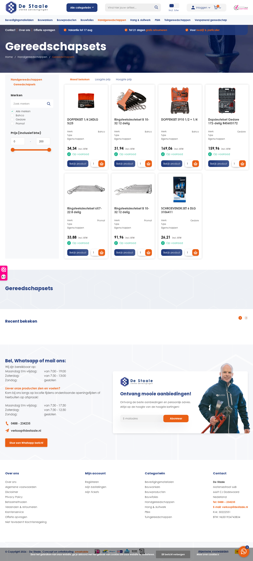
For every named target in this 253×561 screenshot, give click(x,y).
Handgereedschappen (112, 20)
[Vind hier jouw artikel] (156, 7)
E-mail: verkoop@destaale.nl (230, 506)
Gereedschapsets (24, 84)
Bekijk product (77, 163)
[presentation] (240, 318)
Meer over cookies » (208, 554)
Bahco (19, 115)
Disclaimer (11, 491)
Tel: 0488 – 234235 (224, 501)
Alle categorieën (80, 7)
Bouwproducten (66, 20)
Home (9, 56)
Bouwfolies (87, 20)
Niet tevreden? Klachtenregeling (25, 522)
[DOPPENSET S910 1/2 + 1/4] (180, 100)
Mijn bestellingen (95, 486)
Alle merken (23, 111)
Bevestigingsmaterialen (19, 20)
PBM (157, 20)
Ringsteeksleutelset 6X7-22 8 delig (84, 210)
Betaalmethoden (16, 501)
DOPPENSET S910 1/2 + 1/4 (179, 119)
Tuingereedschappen (177, 20)
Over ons (24, 30)
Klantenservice (14, 512)
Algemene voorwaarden (20, 486)
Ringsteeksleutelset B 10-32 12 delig (131, 121)
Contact (10, 30)
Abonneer (176, 418)
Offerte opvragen (44, 30)
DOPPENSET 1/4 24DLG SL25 (82, 121)
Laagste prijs (102, 79)
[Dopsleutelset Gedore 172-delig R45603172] (227, 100)
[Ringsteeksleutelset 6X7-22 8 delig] (86, 189)
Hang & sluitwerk (140, 20)
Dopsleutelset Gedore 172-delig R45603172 (223, 121)
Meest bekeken (79, 79)
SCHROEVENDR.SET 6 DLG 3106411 (178, 210)
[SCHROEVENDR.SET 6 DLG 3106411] (180, 189)
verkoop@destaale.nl (26, 430)
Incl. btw (174, 10)
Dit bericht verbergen (173, 554)
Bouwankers (45, 20)
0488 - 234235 (20, 423)
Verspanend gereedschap (211, 20)
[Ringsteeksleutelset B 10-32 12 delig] (133, 100)
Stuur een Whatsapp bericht (26, 442)
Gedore (20, 119)
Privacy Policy (14, 496)
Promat (20, 123)
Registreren (92, 481)
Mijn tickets (92, 491)
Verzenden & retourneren (21, 506)
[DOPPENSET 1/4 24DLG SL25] (86, 100)
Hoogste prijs (124, 79)
